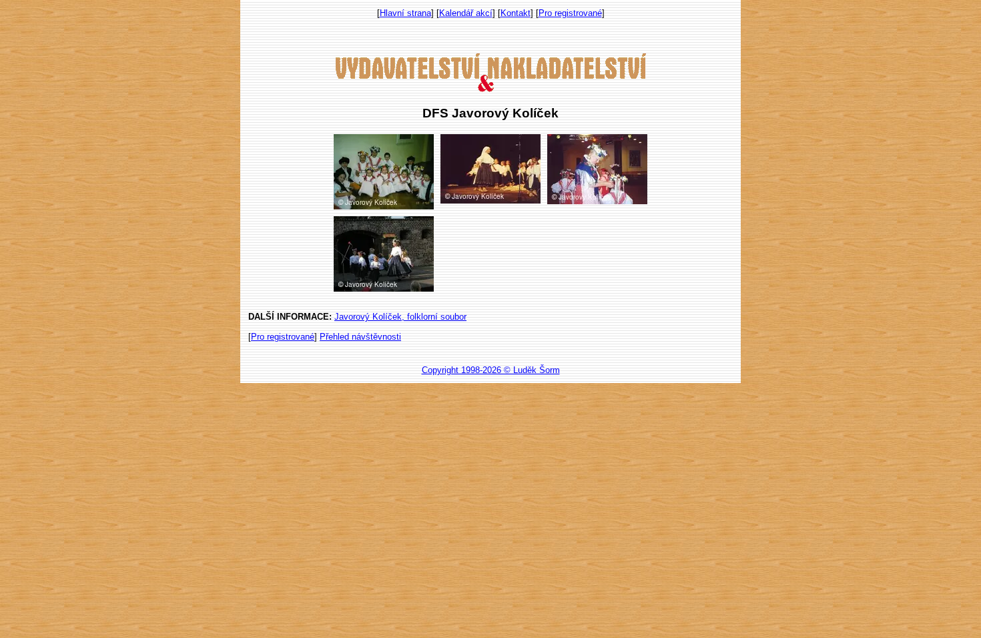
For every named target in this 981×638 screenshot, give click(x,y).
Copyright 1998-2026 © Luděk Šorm (491, 370)
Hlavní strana (405, 13)
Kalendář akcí (466, 13)
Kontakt (516, 13)
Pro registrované (570, 13)
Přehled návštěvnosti (360, 337)
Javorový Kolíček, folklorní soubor (400, 317)
